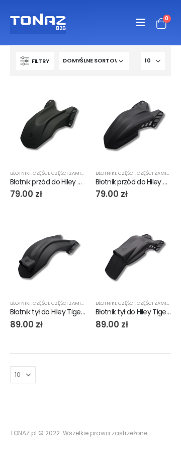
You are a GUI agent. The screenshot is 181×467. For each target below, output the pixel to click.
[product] (47, 124)
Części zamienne (72, 173)
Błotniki (20, 173)
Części (41, 173)
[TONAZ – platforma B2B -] (38, 23)
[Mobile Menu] (141, 22)
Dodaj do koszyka (69, 103)
